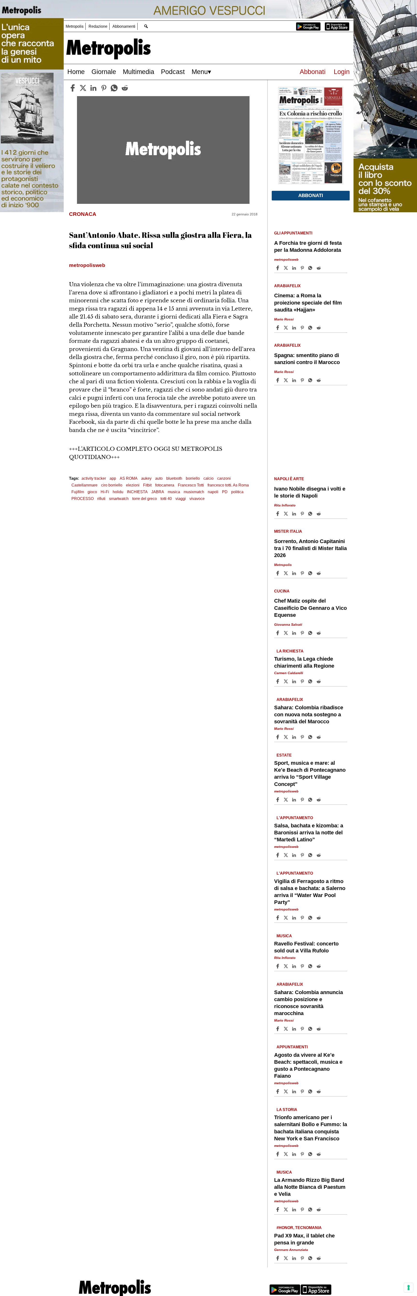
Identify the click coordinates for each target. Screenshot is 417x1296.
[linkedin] (93, 88)
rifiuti (101, 499)
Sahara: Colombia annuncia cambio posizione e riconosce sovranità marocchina (308, 1002)
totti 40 (166, 499)
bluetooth (174, 478)
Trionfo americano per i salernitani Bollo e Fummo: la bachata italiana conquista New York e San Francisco (310, 1127)
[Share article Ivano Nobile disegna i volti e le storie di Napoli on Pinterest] (303, 513)
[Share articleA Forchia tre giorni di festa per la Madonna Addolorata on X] (286, 268)
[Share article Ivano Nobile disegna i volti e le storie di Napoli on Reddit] (319, 513)
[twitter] (83, 88)
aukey (146, 478)
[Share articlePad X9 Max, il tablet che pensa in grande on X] (286, 1258)
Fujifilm (77, 492)
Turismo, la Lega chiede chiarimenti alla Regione (304, 662)
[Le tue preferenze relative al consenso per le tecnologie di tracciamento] (408, 1287)
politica (237, 492)
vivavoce (197, 499)
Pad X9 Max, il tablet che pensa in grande (304, 1239)
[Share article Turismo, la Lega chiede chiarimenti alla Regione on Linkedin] (295, 681)
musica (174, 492)
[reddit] (125, 88)
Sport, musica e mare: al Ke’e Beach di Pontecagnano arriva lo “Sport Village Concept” (310, 773)
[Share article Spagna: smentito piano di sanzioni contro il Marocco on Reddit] (319, 380)
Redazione (98, 26)
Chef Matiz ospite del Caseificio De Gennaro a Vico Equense (310, 608)
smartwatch (119, 499)
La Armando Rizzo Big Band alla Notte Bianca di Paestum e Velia (310, 1187)
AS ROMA (129, 478)
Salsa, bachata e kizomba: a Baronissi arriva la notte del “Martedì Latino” (308, 833)
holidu (118, 492)
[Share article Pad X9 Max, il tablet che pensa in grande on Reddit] (319, 1258)
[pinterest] (104, 88)
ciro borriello (111, 485)
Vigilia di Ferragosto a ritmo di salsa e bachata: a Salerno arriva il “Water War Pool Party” (309, 891)
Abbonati (313, 71)
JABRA (157, 492)
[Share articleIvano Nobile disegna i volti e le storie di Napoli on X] (286, 513)
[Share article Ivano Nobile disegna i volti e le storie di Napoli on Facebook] (278, 513)
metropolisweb (286, 259)
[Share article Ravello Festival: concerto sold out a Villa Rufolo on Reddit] (319, 966)
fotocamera (164, 485)
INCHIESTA (137, 492)
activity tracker (94, 478)
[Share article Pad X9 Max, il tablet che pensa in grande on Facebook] (278, 1258)
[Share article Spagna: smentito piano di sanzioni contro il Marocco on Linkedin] (295, 380)
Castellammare (84, 485)
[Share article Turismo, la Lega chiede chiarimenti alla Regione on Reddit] (319, 681)
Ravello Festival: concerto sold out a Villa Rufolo (306, 947)
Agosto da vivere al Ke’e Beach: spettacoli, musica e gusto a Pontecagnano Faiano (308, 1065)
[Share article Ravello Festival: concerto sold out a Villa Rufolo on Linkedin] (295, 966)
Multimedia (138, 71)
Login (342, 71)
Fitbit (147, 485)
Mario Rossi (284, 319)
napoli (213, 492)
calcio (208, 478)
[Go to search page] (146, 26)
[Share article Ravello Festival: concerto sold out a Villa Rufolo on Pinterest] (303, 966)
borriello (193, 478)
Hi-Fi (105, 492)
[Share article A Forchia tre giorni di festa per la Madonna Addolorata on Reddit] (319, 268)
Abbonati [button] (310, 195)
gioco (92, 492)
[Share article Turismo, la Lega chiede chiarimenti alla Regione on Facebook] (278, 681)
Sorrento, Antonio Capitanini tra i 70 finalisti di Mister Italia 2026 (310, 548)
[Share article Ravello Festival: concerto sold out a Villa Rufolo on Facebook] (278, 966)
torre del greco (144, 499)
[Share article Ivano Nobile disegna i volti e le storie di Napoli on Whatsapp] (311, 513)
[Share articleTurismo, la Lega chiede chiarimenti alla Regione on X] (286, 681)
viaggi (180, 499)
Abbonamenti (123, 26)
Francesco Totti (191, 485)
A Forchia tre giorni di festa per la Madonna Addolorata (308, 246)
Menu (200, 71)
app (113, 478)
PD (225, 492)
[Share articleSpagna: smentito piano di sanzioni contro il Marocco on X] (286, 380)
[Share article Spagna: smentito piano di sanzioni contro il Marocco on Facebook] (278, 380)
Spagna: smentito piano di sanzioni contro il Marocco (307, 358)
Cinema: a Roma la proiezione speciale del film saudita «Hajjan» (308, 302)
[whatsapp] (114, 88)
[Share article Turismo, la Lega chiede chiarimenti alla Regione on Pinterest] (303, 681)
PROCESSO (82, 499)
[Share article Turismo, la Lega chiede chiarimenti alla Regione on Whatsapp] (311, 681)
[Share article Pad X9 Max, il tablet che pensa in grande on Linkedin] (295, 1258)
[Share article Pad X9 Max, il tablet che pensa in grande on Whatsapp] (311, 1258)
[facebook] (72, 88)
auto (159, 478)
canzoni (224, 478)
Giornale (103, 71)
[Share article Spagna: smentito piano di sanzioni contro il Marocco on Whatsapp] (311, 380)
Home (76, 71)
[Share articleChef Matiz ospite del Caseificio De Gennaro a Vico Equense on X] (286, 633)
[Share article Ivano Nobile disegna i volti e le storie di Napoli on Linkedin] (295, 513)
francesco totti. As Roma (228, 485)
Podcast (173, 71)
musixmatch (194, 492)
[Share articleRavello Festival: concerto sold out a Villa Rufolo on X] (286, 966)
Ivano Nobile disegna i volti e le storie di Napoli (309, 492)
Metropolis (74, 26)
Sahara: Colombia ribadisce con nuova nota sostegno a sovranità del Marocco (308, 714)
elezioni (132, 485)
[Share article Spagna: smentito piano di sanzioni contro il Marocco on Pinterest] (303, 380)
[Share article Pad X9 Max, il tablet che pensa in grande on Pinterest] (303, 1258)
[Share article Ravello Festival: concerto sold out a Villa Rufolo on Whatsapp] (311, 966)
